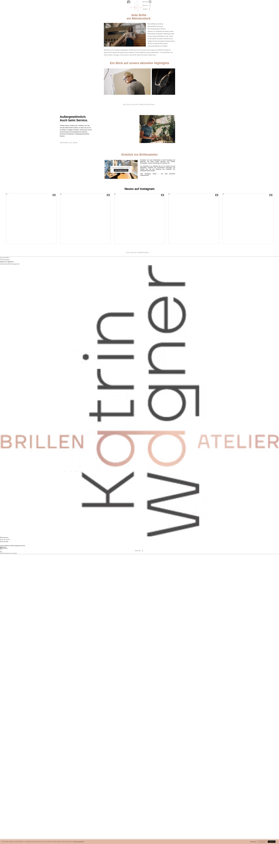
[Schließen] (277, 842)
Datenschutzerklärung (78, 841)
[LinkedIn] (139, 552)
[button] (128, 1)
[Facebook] (139, 550)
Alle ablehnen (262, 841)
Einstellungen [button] (253, 841)
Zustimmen (271, 841)
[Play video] (125, 35)
